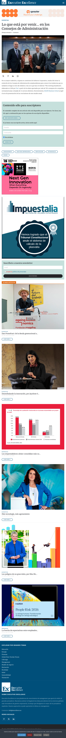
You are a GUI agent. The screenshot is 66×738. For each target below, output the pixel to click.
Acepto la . (16, 272)
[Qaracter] (33, 13)
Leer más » (7, 339)
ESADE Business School (51, 91)
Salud (3, 672)
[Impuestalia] (33, 227)
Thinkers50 (5, 677)
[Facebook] (4, 719)
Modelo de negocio (8, 665)
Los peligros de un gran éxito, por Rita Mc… (19, 574)
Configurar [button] (46, 735)
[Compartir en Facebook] (8, 76)
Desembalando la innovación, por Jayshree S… (20, 394)
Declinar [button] (30, 735)
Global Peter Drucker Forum (10, 657)
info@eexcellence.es (15, 710)
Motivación (5, 667)
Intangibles (52, 151)
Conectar (8, 142)
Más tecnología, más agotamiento (16, 514)
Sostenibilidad (6, 675)
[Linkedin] (13, 719)
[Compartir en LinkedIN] (12, 76)
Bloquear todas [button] (37, 735)
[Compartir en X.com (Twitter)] (3, 76)
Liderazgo (5, 659)
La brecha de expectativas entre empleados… (20, 630)
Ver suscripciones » (12, 118)
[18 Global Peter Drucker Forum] (20, 176)
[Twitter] (9, 719)
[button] (63, 3)
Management (8, 151)
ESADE (6, 155)
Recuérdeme (9, 137)
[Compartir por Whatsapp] (17, 76)
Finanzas (4, 654)
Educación (5, 649)
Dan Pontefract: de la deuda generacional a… (20, 333)
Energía (4, 652)
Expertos (5, 20)
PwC (17, 88)
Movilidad (5, 670)
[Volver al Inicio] (19, 3)
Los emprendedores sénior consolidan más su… (21, 454)
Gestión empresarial (24, 151)
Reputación (39, 151)
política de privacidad (19, 272)
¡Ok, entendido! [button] (21, 735)
